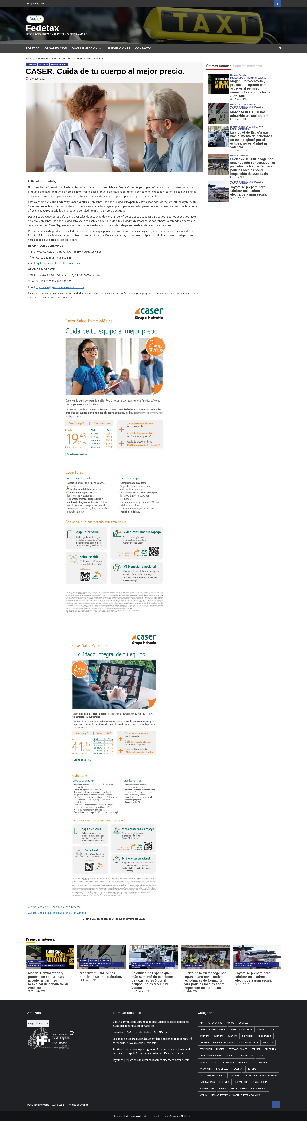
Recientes (43, 64)
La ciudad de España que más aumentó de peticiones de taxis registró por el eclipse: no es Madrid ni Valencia (251, 140)
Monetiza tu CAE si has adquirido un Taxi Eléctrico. (251, 113)
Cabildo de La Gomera (241, 1029)
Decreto (204, 1042)
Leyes (260, 1055)
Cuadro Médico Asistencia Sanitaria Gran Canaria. (57, 913)
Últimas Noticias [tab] (218, 66)
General (256, 1049)
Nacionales (228, 1062)
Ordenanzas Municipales (212, 1075)
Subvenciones (207, 1088)
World (203, 1095)
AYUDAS (230, 1022)
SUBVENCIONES (118, 48)
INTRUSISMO (247, 1055)
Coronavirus (265, 1035)
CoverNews (170, 1115)
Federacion (206, 1049)
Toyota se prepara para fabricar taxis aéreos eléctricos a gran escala (248, 190)
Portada (242, 75)
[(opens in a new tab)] (218, 113)
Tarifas (222, 1088)
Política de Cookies (78, 1104)
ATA (201, 1022)
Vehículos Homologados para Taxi (249, 1088)
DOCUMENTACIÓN (85, 48)
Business (243, 1022)
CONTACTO (143, 48)
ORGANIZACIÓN (55, 48)
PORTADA (33, 48)
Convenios (31, 64)
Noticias (234, 75)
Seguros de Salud (59, 64)
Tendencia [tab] (254, 66)
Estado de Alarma (248, 1042)
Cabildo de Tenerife (267, 1029)
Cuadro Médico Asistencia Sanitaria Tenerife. (54, 907)
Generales (270, 1049)
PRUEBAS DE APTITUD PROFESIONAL (248, 78)
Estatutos (268, 1042)
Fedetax (42, 28)
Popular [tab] (239, 66)
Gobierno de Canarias (211, 1055)
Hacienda (232, 1055)
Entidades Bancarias (224, 1042)
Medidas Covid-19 (208, 1062)
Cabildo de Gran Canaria (212, 1029)
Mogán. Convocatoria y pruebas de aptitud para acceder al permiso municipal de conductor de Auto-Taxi (250, 88)
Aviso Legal (58, 1104)
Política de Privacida (38, 1104)
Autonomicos (215, 1022)
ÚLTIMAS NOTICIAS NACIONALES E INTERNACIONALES (246, 108)
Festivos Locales (238, 1049)
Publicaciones (207, 1081)
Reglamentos (241, 1081)
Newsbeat (238, 1068)
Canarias (204, 1035)
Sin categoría (260, 1081)
